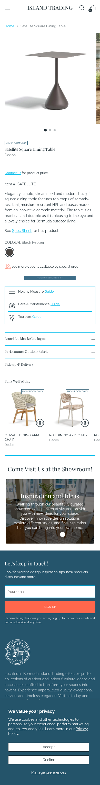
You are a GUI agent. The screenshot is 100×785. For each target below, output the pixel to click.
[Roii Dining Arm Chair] (70, 408)
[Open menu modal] (7, 8)
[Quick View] (40, 423)
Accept (49, 747)
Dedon (10, 155)
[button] (51, 534)
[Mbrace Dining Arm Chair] (25, 408)
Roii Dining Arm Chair (68, 435)
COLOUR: (24, 242)
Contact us (13, 173)
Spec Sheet (22, 231)
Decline (49, 760)
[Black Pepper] (9, 252)
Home (9, 26)
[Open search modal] (81, 8)
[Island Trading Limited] (50, 7)
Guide (49, 291)
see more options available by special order (46, 266)
